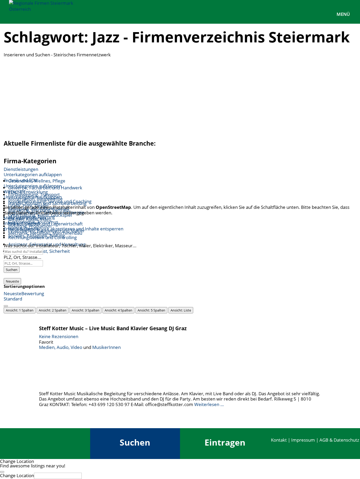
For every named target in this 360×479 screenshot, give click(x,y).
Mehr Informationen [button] (25, 218)
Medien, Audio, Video (60, 347)
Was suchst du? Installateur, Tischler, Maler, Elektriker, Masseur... (70, 246)
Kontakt (279, 440)
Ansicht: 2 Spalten (52, 310)
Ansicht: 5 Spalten (151, 310)
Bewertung (32, 293)
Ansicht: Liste (181, 310)
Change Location (17, 475)
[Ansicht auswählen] (6, 306)
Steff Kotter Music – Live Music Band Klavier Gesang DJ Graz (113, 328)
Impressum (303, 440)
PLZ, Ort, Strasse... (22, 257)
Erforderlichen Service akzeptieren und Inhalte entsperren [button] (63, 228)
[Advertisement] (180, 97)
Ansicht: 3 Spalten (85, 310)
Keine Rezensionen (58, 336)
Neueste (12, 281)
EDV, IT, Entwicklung (28, 192)
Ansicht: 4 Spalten (118, 310)
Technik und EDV (20, 180)
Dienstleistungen (21, 169)
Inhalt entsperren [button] (22, 223)
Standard (13, 299)
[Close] (2, 472)
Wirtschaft (14, 192)
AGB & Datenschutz (339, 440)
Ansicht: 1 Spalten (19, 310)
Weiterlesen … (209, 404)
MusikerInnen (106, 347)
